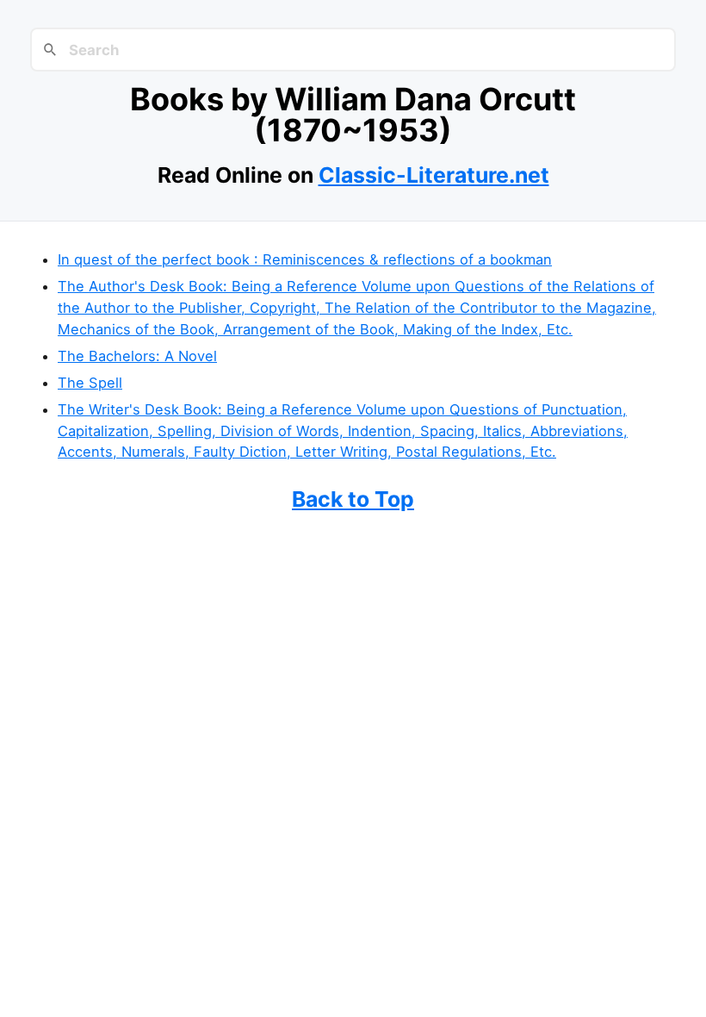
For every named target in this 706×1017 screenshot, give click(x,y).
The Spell (90, 382)
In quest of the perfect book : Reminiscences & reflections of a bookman (305, 259)
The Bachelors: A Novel (137, 356)
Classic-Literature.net (434, 175)
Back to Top (353, 499)
